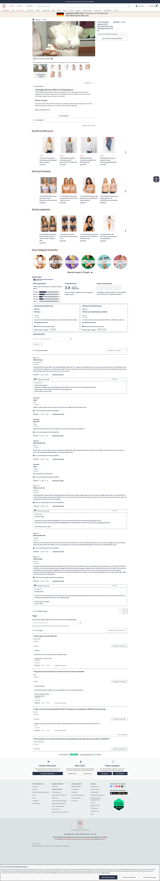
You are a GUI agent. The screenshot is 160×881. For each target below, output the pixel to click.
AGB (56, 839)
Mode (59, 10)
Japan (88, 830)
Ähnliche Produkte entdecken (113, 38)
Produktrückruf (36, 803)
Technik (116, 10)
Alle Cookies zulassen (108, 877)
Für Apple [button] (105, 773)
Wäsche (38, 19)
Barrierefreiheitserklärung (97, 795)
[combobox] (81, 6)
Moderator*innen (95, 805)
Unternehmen (94, 786)
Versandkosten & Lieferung (59, 795)
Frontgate (46, 846)
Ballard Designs (39, 846)
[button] (139, 6)
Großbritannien (77, 830)
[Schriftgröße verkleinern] (94, 82)
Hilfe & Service (56, 809)
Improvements (66, 846)
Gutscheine (74, 792)
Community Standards (86, 839)
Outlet (92, 814)
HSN (33, 846)
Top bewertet (45, 10)
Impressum (101, 839)
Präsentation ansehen (41, 75)
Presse (34, 798)
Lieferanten (35, 800)
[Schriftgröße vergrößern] (92, 82)
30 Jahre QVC (20, 10)
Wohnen (78, 10)
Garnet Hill (52, 846)
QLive (34, 795)
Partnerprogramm (76, 798)
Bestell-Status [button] (88, 773)
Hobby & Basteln (87, 10)
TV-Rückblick (29, 6)
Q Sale (53, 10)
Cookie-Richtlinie (105, 872)
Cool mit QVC (30, 10)
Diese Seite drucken (89, 125)
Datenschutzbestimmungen (68, 839)
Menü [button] (11, 6)
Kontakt (34, 789)
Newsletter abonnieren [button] (48, 773)
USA (72, 830)
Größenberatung (56, 792)
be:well (38, 10)
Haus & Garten (98, 10)
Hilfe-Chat (35, 786)
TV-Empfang (94, 808)
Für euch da (74, 800)
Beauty (65, 10)
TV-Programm (75, 789)
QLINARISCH (108, 10)
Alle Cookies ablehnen (129, 877)
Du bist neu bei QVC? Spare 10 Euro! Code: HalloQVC (79, 1)
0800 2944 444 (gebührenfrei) (40, 792)
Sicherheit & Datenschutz (58, 803)
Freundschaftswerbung (77, 795)
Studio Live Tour (95, 811)
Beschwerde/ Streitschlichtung (60, 812)
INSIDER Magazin (76, 786)
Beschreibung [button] (39, 86)
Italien (83, 830)
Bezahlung (55, 798)
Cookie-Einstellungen (149, 877)
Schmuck (71, 10)
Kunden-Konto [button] (72, 773)
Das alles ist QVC (95, 789)
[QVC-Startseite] (33, 20)
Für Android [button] (120, 773)
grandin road (59, 846)
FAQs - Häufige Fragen (58, 806)
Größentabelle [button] (39, 120)
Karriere (93, 802)
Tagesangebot (5, 10)
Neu (13, 10)
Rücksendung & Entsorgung (59, 800)
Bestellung (55, 786)
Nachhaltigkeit (94, 792)
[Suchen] (129, 6)
